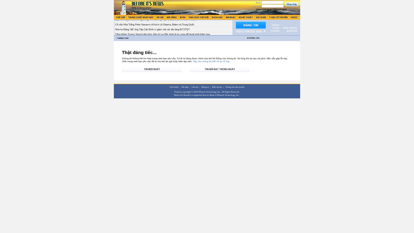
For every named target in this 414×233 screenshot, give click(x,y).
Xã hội (160, 17)
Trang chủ (122, 38)
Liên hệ (195, 87)
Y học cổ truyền (278, 17)
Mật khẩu (257, 6)
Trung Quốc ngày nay (140, 17)
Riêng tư (205, 87)
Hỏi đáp (185, 87)
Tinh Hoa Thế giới (198, 17)
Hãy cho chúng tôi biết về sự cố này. (211, 61)
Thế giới (120, 17)
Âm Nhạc (231, 17)
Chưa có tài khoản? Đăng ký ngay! (271, 9)
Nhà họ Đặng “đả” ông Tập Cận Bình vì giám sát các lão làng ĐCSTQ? (152, 27)
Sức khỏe (261, 17)
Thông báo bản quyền (235, 87)
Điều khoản (217, 87)
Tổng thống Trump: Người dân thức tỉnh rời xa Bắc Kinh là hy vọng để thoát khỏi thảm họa (162, 32)
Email (258, 2)
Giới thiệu (174, 87)
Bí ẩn (182, 17)
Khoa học (217, 17)
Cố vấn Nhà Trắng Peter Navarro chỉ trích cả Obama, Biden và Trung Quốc (154, 22)
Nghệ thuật (246, 17)
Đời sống (172, 17)
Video (294, 17)
